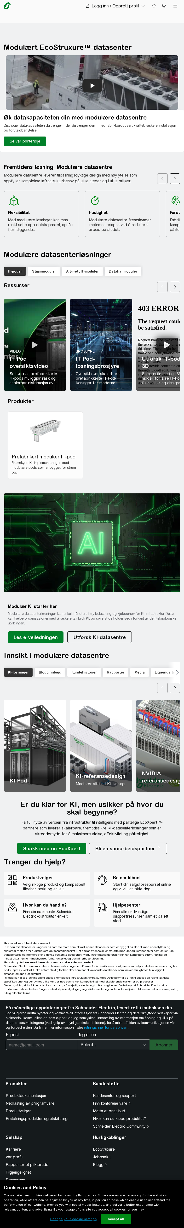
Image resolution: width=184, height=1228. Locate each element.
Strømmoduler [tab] (44, 271)
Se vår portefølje (25, 141)
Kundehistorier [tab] (84, 672)
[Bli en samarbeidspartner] (128, 848)
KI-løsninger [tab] (18, 672)
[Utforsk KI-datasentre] (99, 637)
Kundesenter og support (114, 1095)
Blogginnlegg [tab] (50, 672)
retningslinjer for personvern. (106, 1027)
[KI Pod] (35, 746)
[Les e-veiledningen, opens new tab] (35, 637)
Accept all (116, 1219)
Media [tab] (139, 672)
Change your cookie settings (73, 1219)
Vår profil (14, 1157)
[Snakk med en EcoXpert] (51, 848)
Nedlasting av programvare (30, 1103)
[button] (92, 542)
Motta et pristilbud (109, 1111)
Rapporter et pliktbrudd (27, 1164)
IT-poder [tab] (15, 271)
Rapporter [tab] (115, 672)
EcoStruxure (104, 1149)
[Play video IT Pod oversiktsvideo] (35, 345)
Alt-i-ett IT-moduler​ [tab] (82, 271)
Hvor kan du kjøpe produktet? (119, 1118)
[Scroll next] (175, 178)
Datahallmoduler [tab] (123, 271)
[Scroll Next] (174, 672)
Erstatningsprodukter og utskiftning (37, 1118)
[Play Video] (35, 345)
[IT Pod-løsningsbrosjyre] (101, 345)
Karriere (13, 1149)
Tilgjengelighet (18, 1172)
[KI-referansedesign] (101, 746)
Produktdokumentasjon (26, 1095)
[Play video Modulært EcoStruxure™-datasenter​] (92, 86)
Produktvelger (18, 1111)
